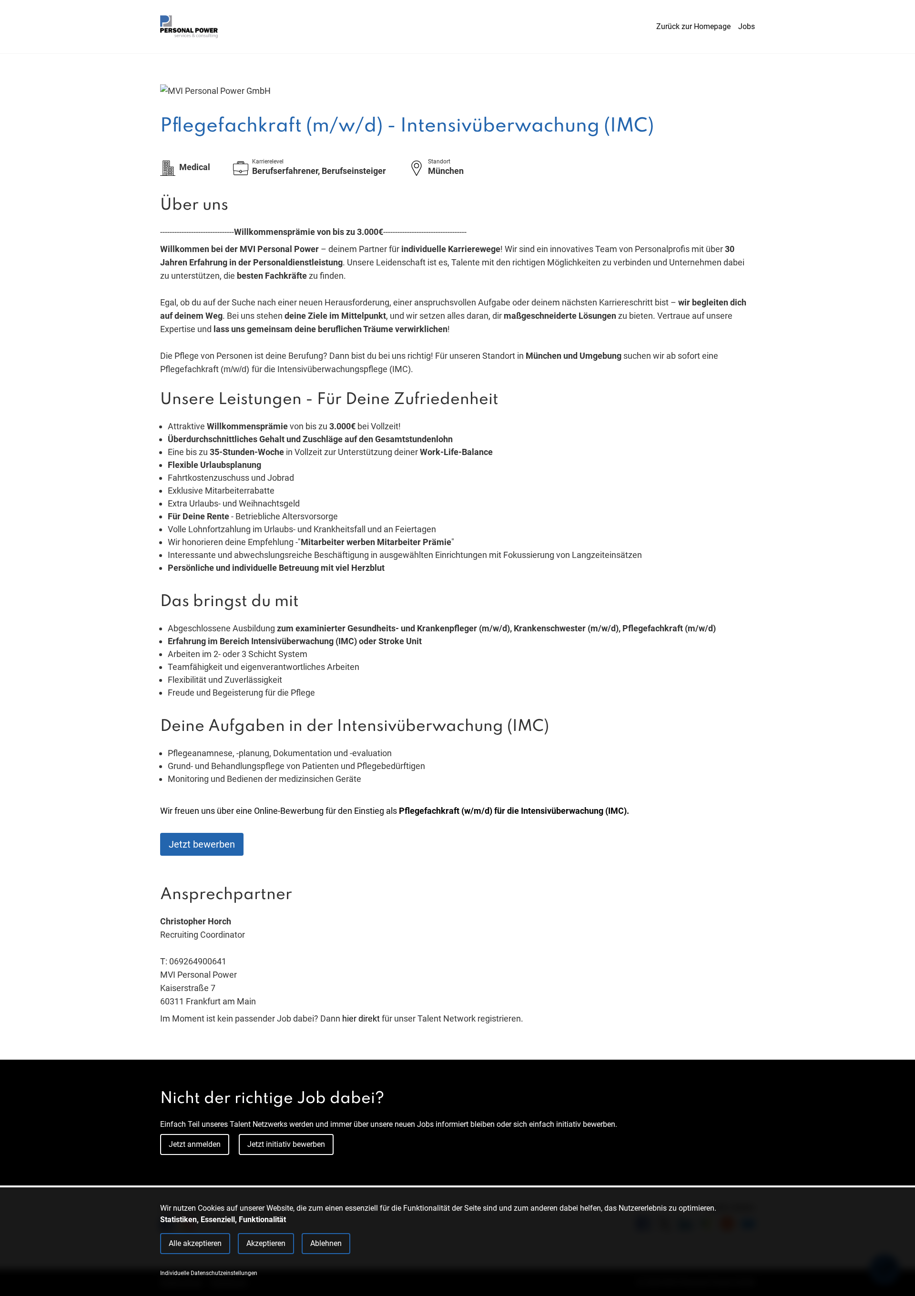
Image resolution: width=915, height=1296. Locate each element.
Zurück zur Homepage (693, 26)
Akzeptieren (265, 1243)
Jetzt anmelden (195, 1144)
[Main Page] (189, 26)
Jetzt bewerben (202, 844)
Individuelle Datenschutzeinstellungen (208, 1273)
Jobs (746, 26)
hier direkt (362, 1018)
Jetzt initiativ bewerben (286, 1144)
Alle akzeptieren (195, 1243)
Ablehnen (326, 1243)
